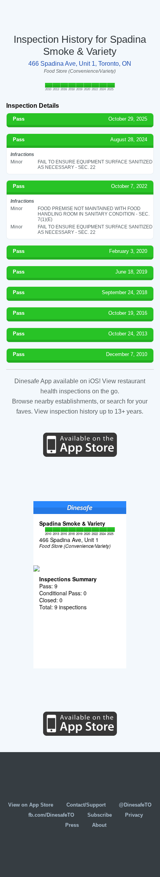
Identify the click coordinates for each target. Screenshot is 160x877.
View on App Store (30, 805)
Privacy (134, 815)
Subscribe (99, 815)
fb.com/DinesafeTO (51, 815)
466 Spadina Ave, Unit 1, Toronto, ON (79, 63)
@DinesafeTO (135, 805)
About (99, 825)
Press (72, 825)
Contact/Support (86, 805)
